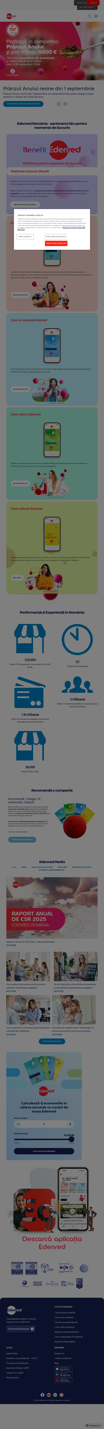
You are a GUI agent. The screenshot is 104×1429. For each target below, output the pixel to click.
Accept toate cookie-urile (56, 243)
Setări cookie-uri (25, 236)
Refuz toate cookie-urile (55, 236)
